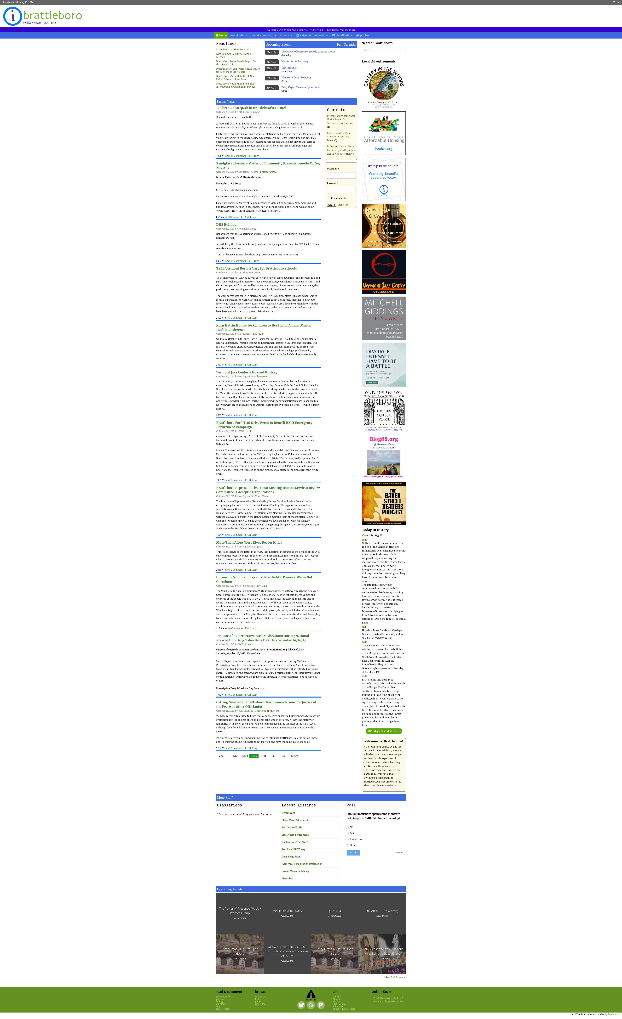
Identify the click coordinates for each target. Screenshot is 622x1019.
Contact (337, 996)
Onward (293, 755)
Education (254, 272)
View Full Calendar (395, 977)
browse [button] (284, 35)
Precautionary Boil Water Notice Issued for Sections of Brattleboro (238, 70)
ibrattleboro (223, 1009)
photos (364, 35)
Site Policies (340, 1004)
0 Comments (236, 217)
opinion (220, 1004)
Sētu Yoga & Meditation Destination (302, 863)
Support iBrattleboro (344, 1009)
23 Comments (238, 155)
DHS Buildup (226, 225)
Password (332, 183)
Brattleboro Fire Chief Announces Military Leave (339, 136)
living (219, 1001)
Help (619, 2)
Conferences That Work (295, 842)
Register (343, 204)
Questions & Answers (267, 710)
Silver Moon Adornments (295, 820)
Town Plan (261, 585)
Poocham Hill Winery (293, 849)
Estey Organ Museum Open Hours (300, 87)
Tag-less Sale (289, 67)
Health (249, 431)
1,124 (263, 755)
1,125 (272, 755)
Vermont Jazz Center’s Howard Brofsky (246, 372)
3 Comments (238, 748)
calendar (305, 35)
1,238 (283, 755)
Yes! (352, 833)
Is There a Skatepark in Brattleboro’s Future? (251, 108)
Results (399, 853)
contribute (237, 35)
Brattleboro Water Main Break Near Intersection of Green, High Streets (235, 85)
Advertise (338, 1006)
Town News (261, 496)
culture (220, 999)
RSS (613, 2)
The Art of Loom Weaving (296, 77)
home (223, 35)
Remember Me (339, 198)
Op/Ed (253, 228)
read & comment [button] (262, 35)
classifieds (342, 35)
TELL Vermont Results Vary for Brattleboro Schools (256, 268)
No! (351, 827)
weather (323, 35)
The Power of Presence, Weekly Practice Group (308, 51)
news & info (223, 996)
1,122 (245, 755)
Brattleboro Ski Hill (292, 827)
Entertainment (268, 171)
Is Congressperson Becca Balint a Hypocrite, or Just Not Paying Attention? (341, 150)
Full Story (253, 155)
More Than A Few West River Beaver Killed (249, 542)
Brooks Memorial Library (295, 871)
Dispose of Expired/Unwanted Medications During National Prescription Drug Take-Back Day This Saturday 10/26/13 (262, 638)
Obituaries (261, 376)
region (219, 1006)
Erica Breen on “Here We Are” (232, 49)
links (258, 999)
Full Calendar (347, 44)
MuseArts (613, 1014)
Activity (337, 1001)
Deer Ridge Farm (291, 856)
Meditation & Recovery (294, 61)
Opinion (255, 111)
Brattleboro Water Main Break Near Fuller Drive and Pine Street (235, 78)
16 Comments (238, 260)
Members (338, 999)
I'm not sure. (357, 839)
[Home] (43, 16)
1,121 (236, 755)
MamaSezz (288, 878)
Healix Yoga (288, 812)
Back (220, 755)
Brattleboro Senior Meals (296, 834)
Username (333, 168)
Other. (353, 845)
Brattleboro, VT (10, 2)
